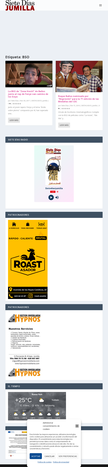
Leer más (14, 120)
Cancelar (49, 456)
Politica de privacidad (61, 462)
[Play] (51, 197)
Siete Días (14, 101)
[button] (77, 426)
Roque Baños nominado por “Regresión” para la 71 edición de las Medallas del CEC (78, 99)
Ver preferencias (68, 456)
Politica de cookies (45, 462)
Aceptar (35, 456)
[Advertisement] (54, 30)
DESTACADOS (37, 101)
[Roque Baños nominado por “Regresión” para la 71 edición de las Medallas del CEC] (79, 76)
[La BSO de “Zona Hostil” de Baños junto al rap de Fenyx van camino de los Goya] (28, 74)
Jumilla (45, 101)
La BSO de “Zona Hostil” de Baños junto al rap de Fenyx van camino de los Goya (28, 94)
